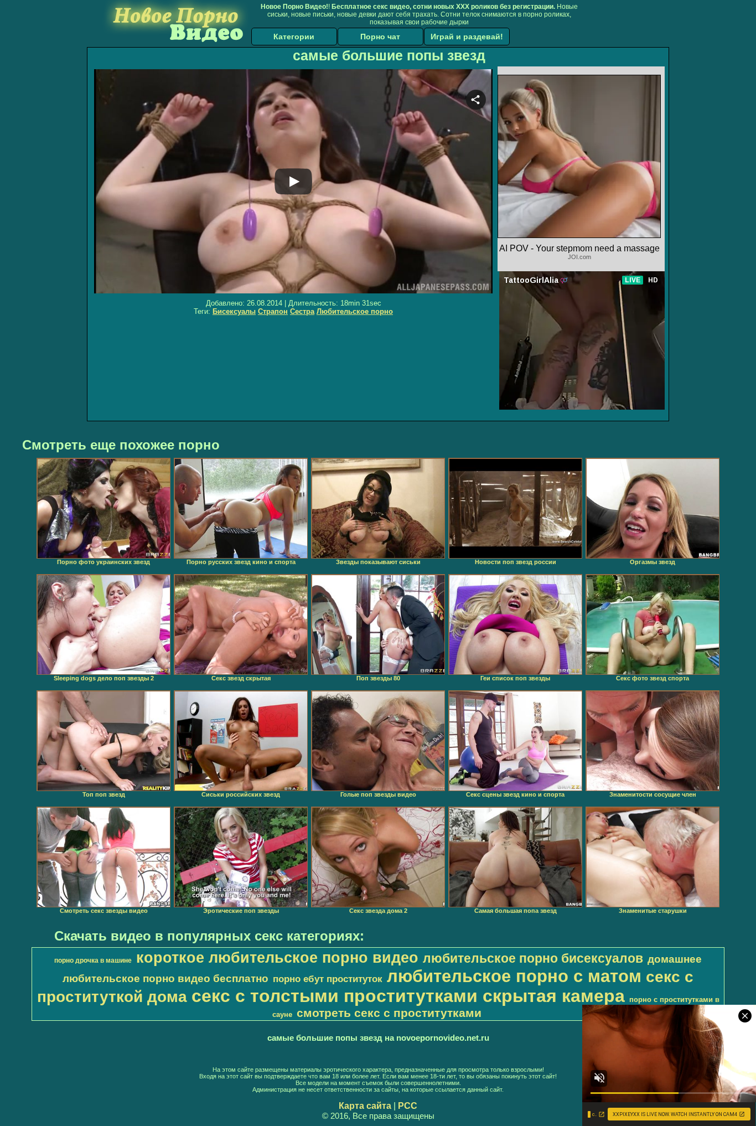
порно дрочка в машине (93, 960)
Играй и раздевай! (467, 36)
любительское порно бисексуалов (533, 958)
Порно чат (380, 36)
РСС (407, 1105)
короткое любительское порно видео (277, 957)
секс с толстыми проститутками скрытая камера (408, 996)
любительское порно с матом (514, 976)
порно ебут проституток (327, 978)
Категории (293, 36)
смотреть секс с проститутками (389, 1013)
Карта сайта (365, 1105)
